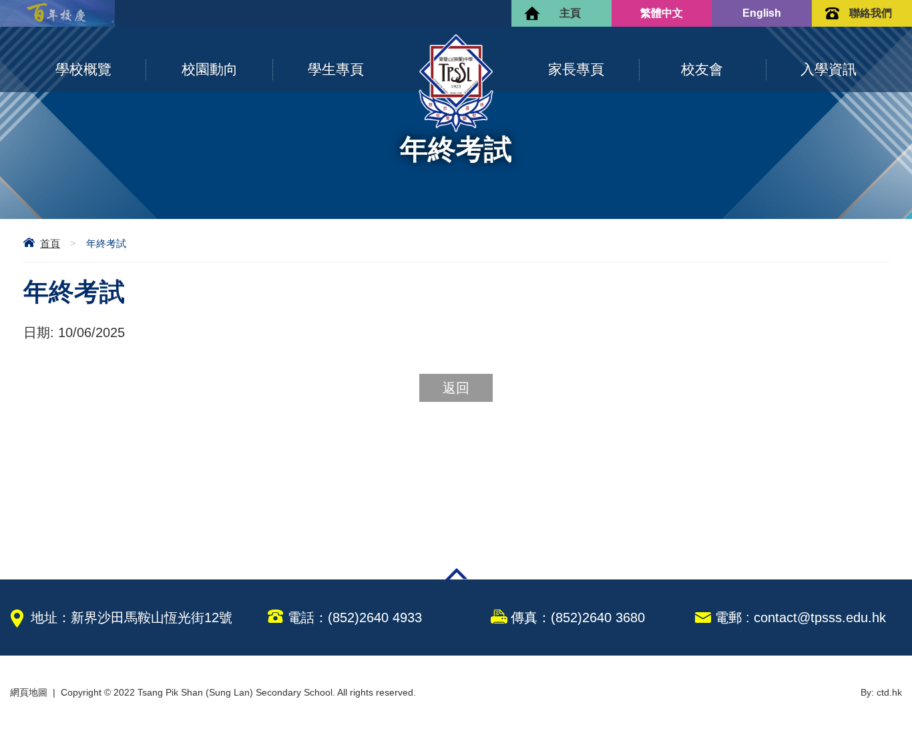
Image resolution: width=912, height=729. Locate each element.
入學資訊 (829, 69)
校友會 (702, 69)
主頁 (570, 13)
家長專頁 (576, 69)
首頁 (50, 243)
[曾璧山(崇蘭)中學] (456, 128)
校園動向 (210, 69)
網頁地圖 (28, 692)
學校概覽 (83, 69)
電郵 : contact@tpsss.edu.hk (800, 617)
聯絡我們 (870, 13)
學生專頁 (336, 69)
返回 (456, 388)
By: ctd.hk (881, 692)
